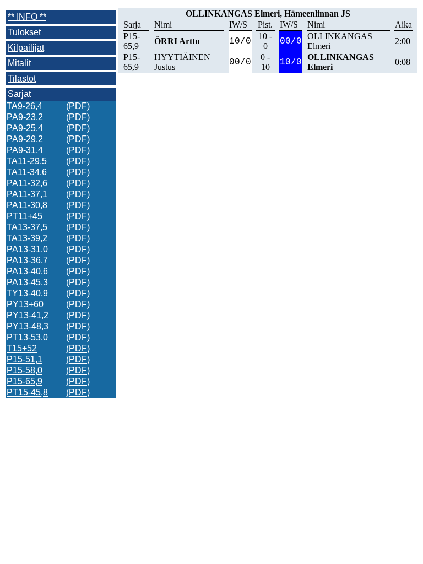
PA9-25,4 (25, 128)
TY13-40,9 (27, 293)
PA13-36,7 (27, 260)
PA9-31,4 (25, 150)
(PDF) (78, 106)
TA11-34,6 (27, 172)
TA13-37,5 (27, 227)
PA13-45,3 (27, 282)
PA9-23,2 (25, 117)
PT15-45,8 (27, 392)
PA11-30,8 (27, 205)
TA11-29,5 (27, 161)
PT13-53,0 (27, 337)
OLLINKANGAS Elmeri (339, 41)
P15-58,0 (24, 370)
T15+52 (22, 348)
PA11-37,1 (27, 194)
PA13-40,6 (27, 271)
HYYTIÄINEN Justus (182, 62)
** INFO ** (27, 16)
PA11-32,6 (27, 183)
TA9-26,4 (24, 106)
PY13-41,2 (27, 315)
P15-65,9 (24, 381)
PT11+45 (24, 216)
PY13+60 (25, 304)
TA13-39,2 (27, 238)
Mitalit (19, 63)
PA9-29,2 (25, 139)
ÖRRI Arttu (177, 41)
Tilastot (22, 78)
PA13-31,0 (27, 249)
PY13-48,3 (27, 326)
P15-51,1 (24, 359)
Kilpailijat (26, 47)
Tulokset (24, 32)
